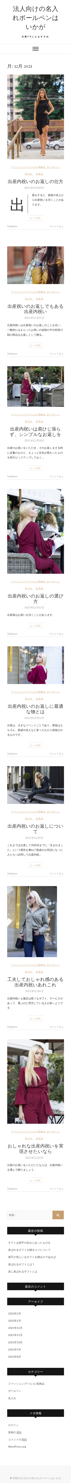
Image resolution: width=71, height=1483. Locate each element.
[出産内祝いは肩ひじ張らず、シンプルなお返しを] (35, 386)
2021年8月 (14, 1356)
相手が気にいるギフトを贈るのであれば (32, 1257)
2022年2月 (14, 1313)
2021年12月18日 (34, 440)
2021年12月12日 (34, 717)
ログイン (13, 1425)
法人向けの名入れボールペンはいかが (35, 17)
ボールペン (53, 167)
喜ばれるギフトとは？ (21, 1264)
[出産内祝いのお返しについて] (35, 785)
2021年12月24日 (34, 187)
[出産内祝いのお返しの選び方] (35, 531)
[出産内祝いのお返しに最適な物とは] (35, 665)
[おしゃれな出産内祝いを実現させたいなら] (35, 1081)
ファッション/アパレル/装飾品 (28, 167)
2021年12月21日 (34, 317)
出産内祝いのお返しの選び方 (35, 598)
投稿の (14, 1432)
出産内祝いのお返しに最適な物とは (35, 708)
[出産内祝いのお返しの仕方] (35, 116)
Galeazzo (12, 226)
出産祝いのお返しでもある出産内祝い (36, 308)
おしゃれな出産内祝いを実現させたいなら (35, 1148)
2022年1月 (14, 1320)
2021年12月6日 (34, 991)
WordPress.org (17, 1446)
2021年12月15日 (34, 607)
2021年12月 (15, 1327)
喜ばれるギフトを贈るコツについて (29, 1249)
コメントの (17, 1439)
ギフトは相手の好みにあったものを (29, 1242)
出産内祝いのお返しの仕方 (35, 181)
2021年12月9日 (34, 837)
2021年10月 (15, 1342)
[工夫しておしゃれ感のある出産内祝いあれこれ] (35, 921)
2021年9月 (14, 1349)
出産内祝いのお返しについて (35, 828)
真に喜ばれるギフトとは (22, 1271)
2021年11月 (15, 1335)
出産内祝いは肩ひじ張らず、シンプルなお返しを (35, 431)
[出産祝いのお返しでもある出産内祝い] (35, 265)
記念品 (39, 173)
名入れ (28, 173)
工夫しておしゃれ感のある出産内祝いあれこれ (35, 981)
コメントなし (56, 226)
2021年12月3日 (34, 1157)
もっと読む (35, 218)
